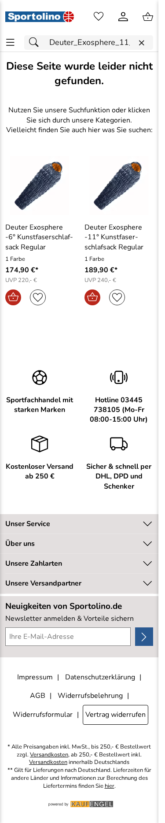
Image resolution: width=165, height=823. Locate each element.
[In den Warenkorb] (13, 297)
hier (109, 786)
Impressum (35, 677)
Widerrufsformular (43, 714)
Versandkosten (49, 755)
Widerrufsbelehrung (90, 696)
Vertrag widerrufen (115, 714)
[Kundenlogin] (123, 16)
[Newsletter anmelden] (144, 636)
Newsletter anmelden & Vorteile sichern (69, 618)
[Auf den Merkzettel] (38, 297)
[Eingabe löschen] (141, 43)
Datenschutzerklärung (100, 677)
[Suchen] (36, 42)
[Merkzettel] (98, 16)
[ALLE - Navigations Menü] (10, 42)
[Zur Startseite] (39, 17)
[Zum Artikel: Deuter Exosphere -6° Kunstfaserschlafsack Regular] (39, 185)
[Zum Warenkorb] (148, 16)
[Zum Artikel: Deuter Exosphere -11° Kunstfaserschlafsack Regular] (118, 185)
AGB (37, 696)
